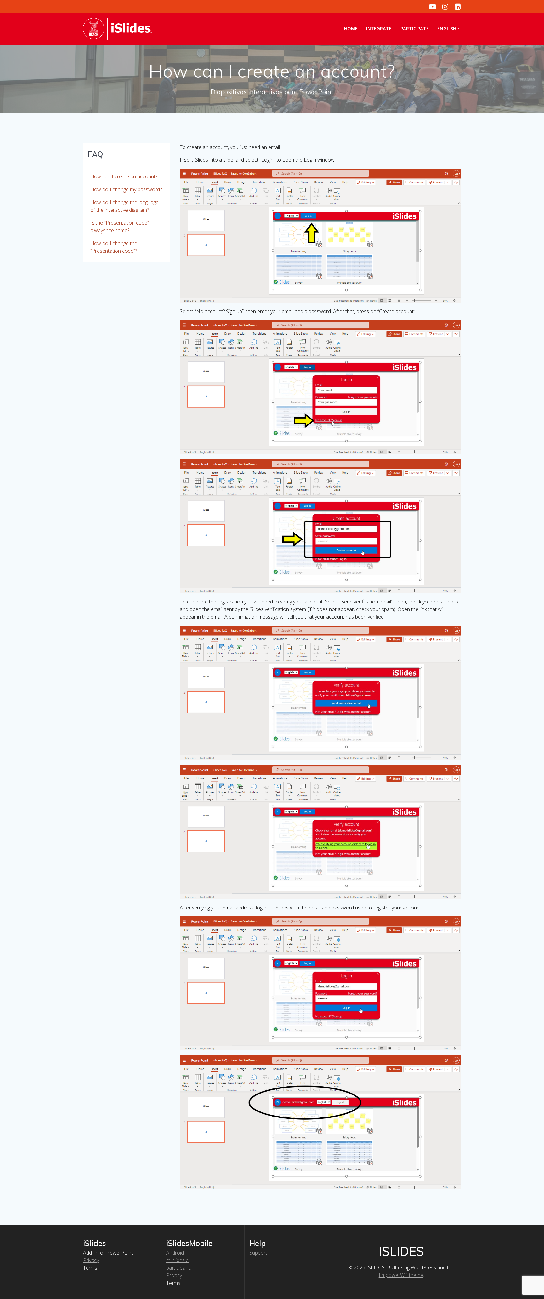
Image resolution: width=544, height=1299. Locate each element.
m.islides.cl (177, 1260)
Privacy (91, 1260)
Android (175, 1252)
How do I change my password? (126, 189)
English (446, 29)
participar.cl (179, 1267)
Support (258, 1252)
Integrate (379, 29)
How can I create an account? (123, 176)
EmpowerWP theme (401, 1275)
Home (351, 29)
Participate (414, 29)
